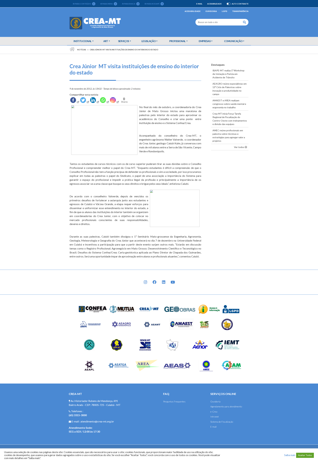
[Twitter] (84, 101)
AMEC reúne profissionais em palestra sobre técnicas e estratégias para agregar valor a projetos (228, 135)
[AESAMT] (172, 344)
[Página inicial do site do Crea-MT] (96, 23)
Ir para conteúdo (83, 4)
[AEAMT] (152, 324)
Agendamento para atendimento (226, 406)
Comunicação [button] (233, 41)
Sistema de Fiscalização (221, 421)
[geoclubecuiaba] (89, 344)
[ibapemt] (117, 344)
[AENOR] (200, 344)
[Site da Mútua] (122, 308)
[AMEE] (206, 365)
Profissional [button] (177, 41)
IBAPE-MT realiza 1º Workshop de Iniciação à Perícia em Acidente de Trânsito (228, 74)
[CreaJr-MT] (149, 308)
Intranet (214, 416)
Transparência (240, 11)
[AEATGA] (118, 365)
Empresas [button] (205, 41)
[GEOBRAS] (179, 308)
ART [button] (105, 41)
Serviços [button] (123, 41)
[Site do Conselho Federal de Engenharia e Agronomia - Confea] (92, 308)
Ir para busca (130, 4)
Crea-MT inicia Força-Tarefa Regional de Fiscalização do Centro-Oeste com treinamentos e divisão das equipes (229, 118)
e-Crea (213, 411)
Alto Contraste (240, 4)
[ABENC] (90, 324)
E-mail (199, 4)
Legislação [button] (148, 41)
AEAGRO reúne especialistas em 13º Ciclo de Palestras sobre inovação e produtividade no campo (229, 89)
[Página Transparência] (209, 308)
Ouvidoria (211, 11)
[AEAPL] (89, 365)
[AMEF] (204, 324)
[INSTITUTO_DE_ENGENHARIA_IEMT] (228, 344)
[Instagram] (114, 101)
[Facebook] (74, 101)
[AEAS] (177, 365)
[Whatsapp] (104, 101)
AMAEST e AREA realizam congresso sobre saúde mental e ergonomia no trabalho (229, 104)
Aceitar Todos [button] (305, 455)
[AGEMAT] (228, 324)
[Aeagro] (121, 324)
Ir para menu (108, 4)
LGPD (224, 11)
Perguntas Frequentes (174, 401)
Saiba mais (289, 455)
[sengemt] (145, 344)
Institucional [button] (82, 41)
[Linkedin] (94, 101)
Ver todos (241, 147)
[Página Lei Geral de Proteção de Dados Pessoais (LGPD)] (231, 308)
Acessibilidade (214, 4)
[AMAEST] (181, 324)
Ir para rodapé (154, 4)
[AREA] (148, 365)
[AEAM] (231, 365)
